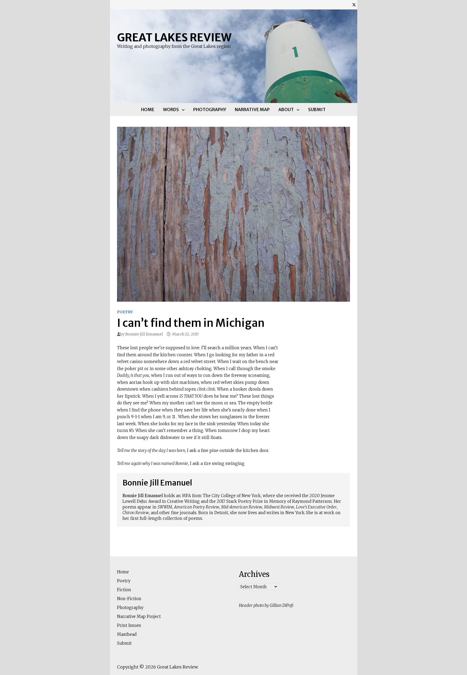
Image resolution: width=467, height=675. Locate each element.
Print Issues (129, 625)
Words (171, 109)
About (286, 109)
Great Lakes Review (174, 37)
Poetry (125, 312)
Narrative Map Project (139, 616)
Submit (317, 109)
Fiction (124, 589)
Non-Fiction (129, 598)
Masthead (126, 634)
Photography (209, 109)
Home (147, 109)
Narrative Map (252, 109)
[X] (354, 4)
